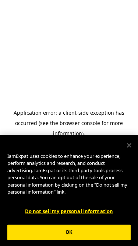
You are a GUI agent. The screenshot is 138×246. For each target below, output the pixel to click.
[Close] (129, 145)
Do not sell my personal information (69, 211)
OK (69, 232)
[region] (69, 190)
